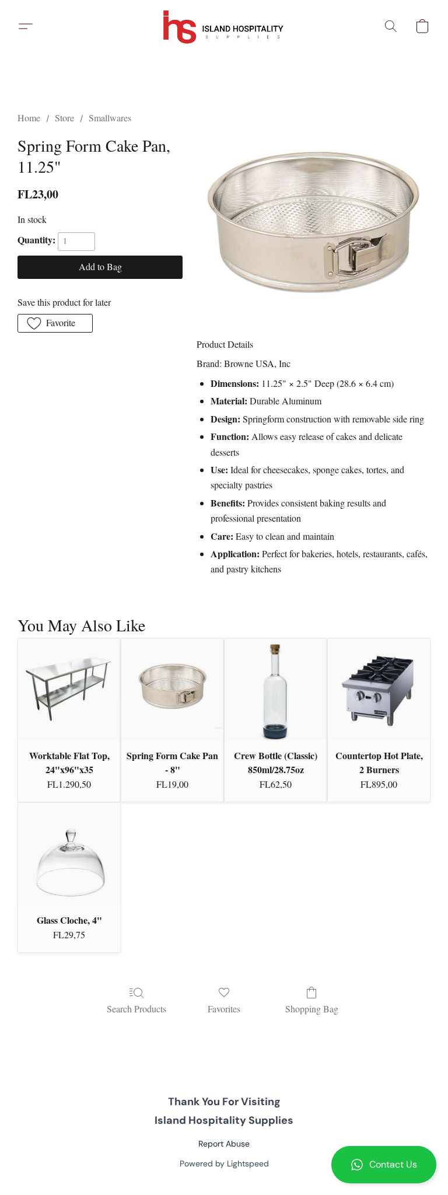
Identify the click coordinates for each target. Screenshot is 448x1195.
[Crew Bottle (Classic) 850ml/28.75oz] (276, 689)
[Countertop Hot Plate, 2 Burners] (379, 689)
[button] (383, 1164)
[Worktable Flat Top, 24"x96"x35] (69, 689)
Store (64, 117)
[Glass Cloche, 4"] (69, 854)
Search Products (136, 1008)
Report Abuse (224, 1143)
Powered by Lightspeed (224, 1163)
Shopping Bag (311, 1008)
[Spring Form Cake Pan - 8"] (172, 689)
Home (29, 117)
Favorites (224, 1008)
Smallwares (110, 117)
